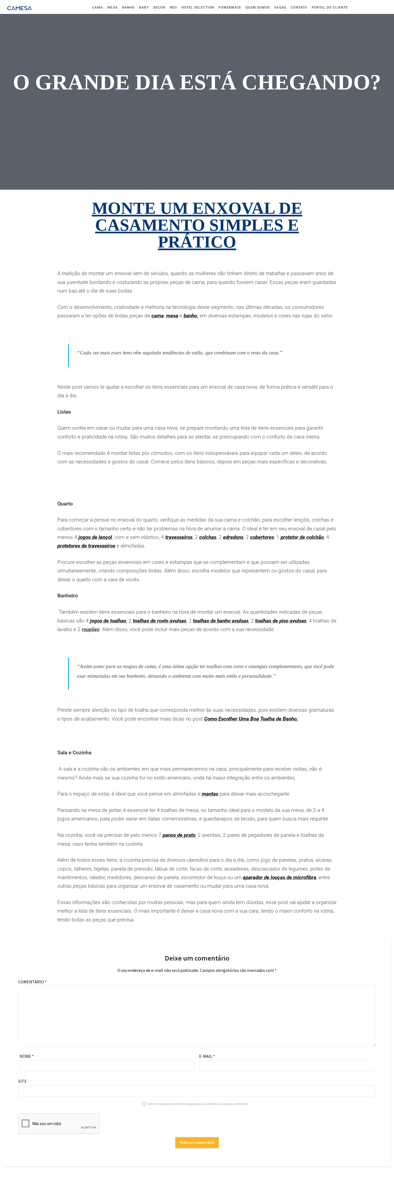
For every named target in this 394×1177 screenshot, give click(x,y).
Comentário (32, 981)
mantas (210, 794)
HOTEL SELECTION (197, 7)
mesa (172, 316)
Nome (27, 1056)
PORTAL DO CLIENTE (330, 7)
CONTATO (299, 7)
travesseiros (178, 537)
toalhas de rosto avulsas (159, 621)
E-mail (207, 1056)
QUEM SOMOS (258, 7)
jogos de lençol (95, 537)
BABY (144, 7)
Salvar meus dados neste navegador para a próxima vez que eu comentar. (197, 1104)
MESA (112, 7)
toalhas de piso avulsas (280, 621)
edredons (233, 537)
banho (190, 316)
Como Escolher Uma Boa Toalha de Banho (250, 719)
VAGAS (280, 7)
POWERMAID (229, 7)
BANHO (128, 7)
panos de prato (179, 835)
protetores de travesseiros (86, 546)
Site (22, 1081)
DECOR (159, 7)
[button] (192, 490)
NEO (173, 7)
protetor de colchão (302, 537)
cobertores (262, 537)
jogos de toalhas (108, 621)
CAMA (97, 7)
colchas (207, 537)
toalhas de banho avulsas (220, 621)
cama (157, 316)
